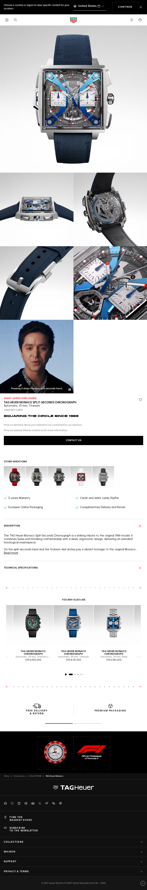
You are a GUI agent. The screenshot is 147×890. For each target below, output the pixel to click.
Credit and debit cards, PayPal (99, 498)
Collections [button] (14, 842)
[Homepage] (73, 20)
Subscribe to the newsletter (24, 829)
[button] (132, 20)
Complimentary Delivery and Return (102, 507)
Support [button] (10, 861)
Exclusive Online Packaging (25, 507)
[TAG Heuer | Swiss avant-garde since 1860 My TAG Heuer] (73, 788)
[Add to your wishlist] (140, 399)
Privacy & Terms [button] (16, 871)
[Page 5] (83, 674)
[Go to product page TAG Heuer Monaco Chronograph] (33, 625)
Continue (128, 7)
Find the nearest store (21, 818)
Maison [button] (10, 852)
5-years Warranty (19, 498)
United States (87, 6)
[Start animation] (66, 674)
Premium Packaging (110, 711)
